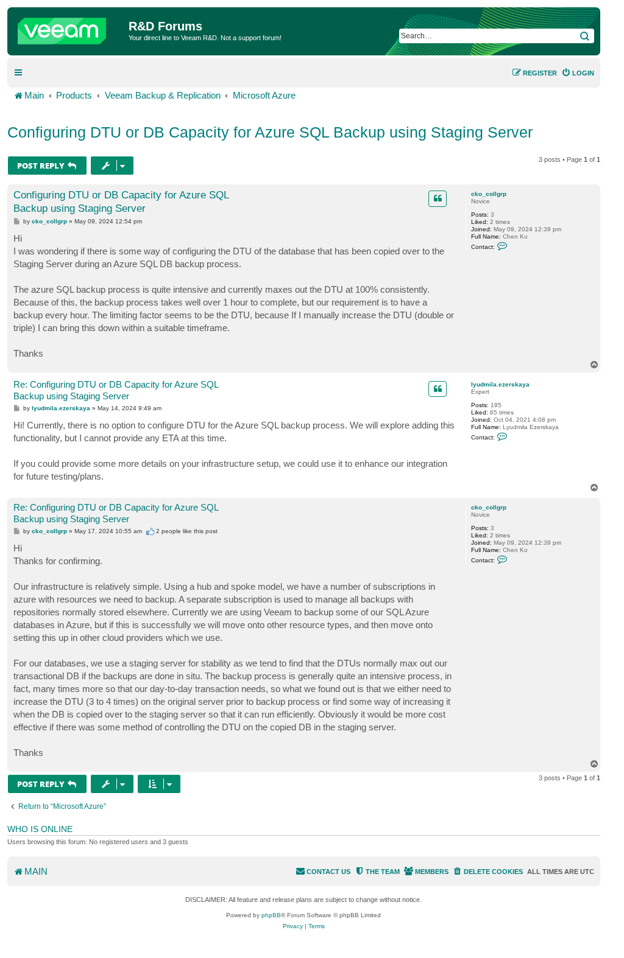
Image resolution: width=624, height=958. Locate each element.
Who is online (40, 829)
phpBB (271, 915)
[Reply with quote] (437, 198)
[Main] (69, 28)
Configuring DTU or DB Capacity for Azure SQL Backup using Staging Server (270, 132)
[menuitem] (577, 73)
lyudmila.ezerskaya (500, 384)
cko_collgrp (488, 194)
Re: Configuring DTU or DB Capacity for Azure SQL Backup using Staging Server (115, 390)
